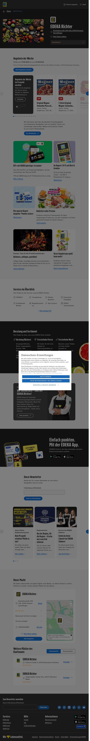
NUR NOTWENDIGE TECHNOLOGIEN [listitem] (45, 381)
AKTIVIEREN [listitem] (45, 377)
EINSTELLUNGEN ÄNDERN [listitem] (44, 385)
